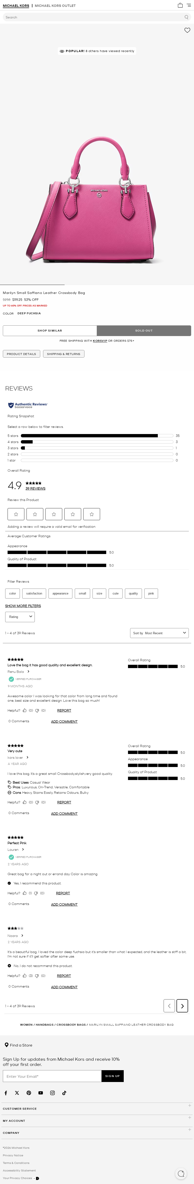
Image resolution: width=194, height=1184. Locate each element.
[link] (5, 1093)
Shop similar (50, 330)
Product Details (21, 354)
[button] (181, 1174)
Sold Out (144, 330)
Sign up (112, 1076)
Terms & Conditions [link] (16, 1163)
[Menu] (188, 5)
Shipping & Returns (63, 354)
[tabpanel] (97, 154)
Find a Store (20, 1044)
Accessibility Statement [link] (19, 1170)
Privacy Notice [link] (13, 1155)
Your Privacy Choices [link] (18, 1178)
